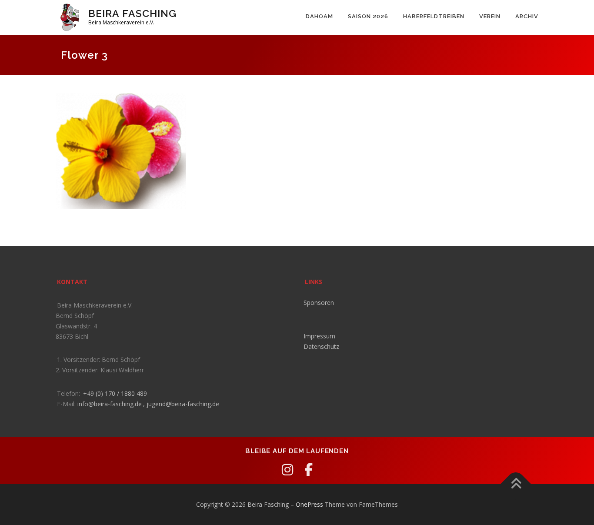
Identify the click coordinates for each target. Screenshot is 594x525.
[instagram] (287, 469)
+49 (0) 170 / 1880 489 (115, 393)
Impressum (319, 336)
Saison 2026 (368, 16)
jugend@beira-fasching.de (183, 404)
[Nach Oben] (515, 484)
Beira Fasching (132, 13)
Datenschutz (321, 346)
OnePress (309, 504)
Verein (490, 16)
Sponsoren (319, 302)
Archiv (526, 16)
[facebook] (308, 469)
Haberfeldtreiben (433, 16)
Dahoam (319, 16)
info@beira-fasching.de (109, 404)
